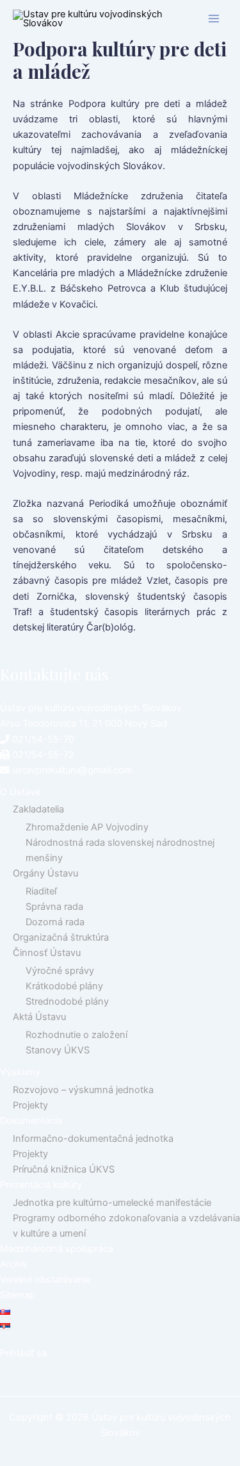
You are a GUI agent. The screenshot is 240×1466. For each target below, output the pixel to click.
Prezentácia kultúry (41, 1184)
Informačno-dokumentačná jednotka (93, 1138)
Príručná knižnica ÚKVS (64, 1169)
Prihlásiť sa (23, 1353)
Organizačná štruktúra (61, 937)
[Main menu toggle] (213, 18)
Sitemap (17, 1295)
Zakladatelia (38, 809)
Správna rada (54, 906)
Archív (14, 1264)
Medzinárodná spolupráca (56, 1249)
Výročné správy (60, 970)
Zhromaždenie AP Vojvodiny (87, 827)
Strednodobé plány (67, 1001)
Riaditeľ (41, 891)
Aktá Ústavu (39, 1017)
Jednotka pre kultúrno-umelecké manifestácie (112, 1202)
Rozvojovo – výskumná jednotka (83, 1090)
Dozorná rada (55, 922)
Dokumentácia (31, 1120)
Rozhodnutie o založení (76, 1035)
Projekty (30, 1105)
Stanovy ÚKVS (58, 1050)
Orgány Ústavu (45, 873)
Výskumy (20, 1072)
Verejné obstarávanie (45, 1279)
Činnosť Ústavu (47, 953)
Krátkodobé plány (64, 986)
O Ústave (20, 792)
